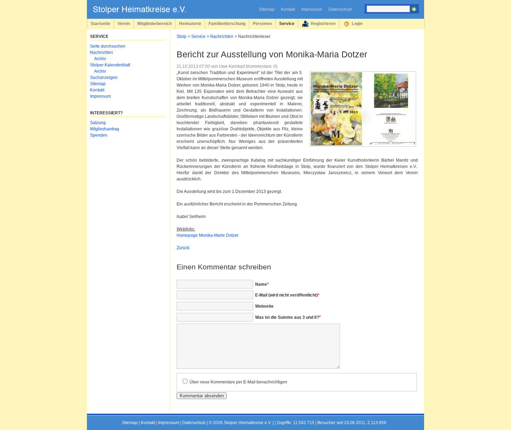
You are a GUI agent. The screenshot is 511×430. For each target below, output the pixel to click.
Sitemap (267, 9)
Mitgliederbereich (154, 23)
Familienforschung (227, 23)
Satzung (98, 122)
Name (262, 284)
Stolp (181, 36)
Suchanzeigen (103, 77)
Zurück (183, 247)
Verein (123, 23)
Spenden (98, 135)
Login (357, 23)
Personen (262, 23)
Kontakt (288, 9)
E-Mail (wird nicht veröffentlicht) (287, 295)
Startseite (100, 23)
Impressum (311, 9)
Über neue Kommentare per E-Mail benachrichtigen (238, 382)
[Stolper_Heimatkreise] (144, 12)
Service (286, 23)
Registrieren (323, 23)
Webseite (264, 306)
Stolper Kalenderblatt (110, 65)
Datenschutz (340, 9)
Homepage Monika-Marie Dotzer (207, 235)
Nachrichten (221, 36)
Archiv (100, 58)
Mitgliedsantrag (104, 129)
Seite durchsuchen (107, 46)
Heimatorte (190, 23)
